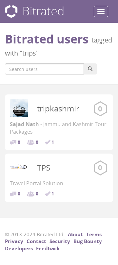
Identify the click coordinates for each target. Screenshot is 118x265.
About (75, 234)
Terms (94, 234)
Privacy (14, 241)
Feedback (48, 248)
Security (59, 241)
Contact (36, 241)
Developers (19, 248)
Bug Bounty (87, 241)
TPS (43, 167)
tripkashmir (58, 108)
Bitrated (34, 11)
